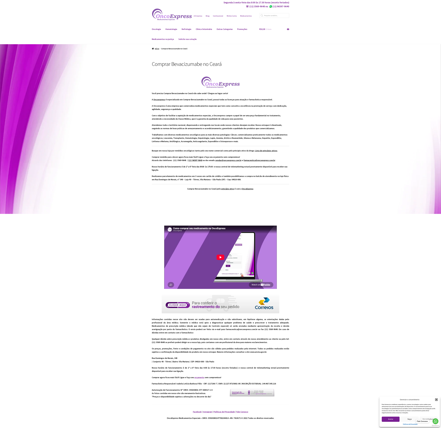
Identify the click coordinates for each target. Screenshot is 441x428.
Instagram (207, 411)
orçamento (199, 377)
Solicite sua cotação (187, 39)
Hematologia (171, 29)
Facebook (197, 411)
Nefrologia (186, 29)
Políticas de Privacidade (410, 424)
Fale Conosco (242, 411)
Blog (207, 16)
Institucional (218, 16)
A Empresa (198, 16)
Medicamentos (246, 16)
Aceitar (390, 419)
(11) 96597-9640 (279, 6)
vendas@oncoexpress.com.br (228, 160)
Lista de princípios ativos (266, 150)
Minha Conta (232, 16)
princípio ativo (227, 188)
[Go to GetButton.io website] (435, 425)
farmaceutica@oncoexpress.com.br (259, 160)
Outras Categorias (225, 29)
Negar (409, 419)
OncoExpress (247, 188)
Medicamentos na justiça (163, 39)
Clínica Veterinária (204, 29)
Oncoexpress (159, 99)
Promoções (242, 29)
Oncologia (156, 29)
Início (157, 49)
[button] (436, 399)
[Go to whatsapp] (435, 421)
